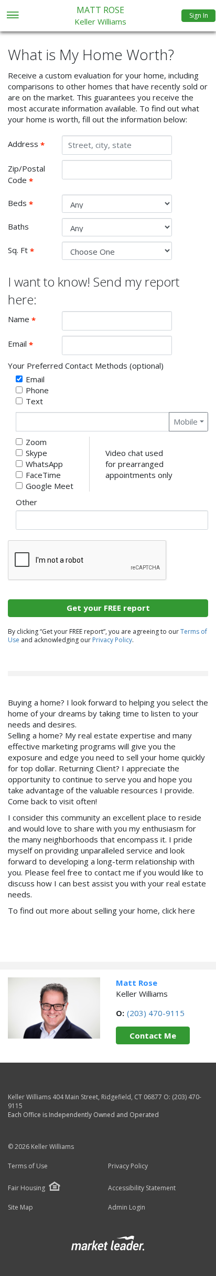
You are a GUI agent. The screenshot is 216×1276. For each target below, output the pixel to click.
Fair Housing (26, 1187)
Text (34, 401)
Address (31, 144)
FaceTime (43, 475)
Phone (37, 390)
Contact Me (152, 1035)
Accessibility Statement (142, 1188)
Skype (36, 453)
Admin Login (126, 1207)
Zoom (36, 442)
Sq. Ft (31, 250)
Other (26, 502)
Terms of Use (28, 1166)
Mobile (186, 421)
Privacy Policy (112, 639)
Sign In (198, 15)
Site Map (20, 1207)
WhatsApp (44, 464)
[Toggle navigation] (12, 16)
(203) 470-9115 (156, 1013)
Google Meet (49, 486)
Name (31, 319)
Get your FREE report (108, 607)
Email (31, 344)
